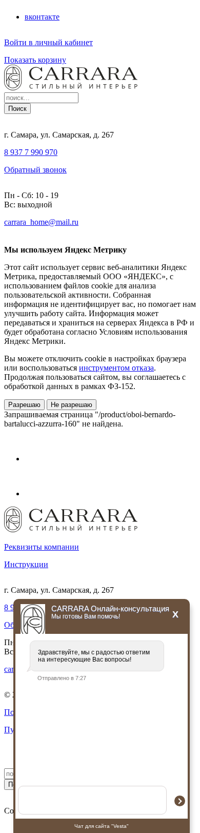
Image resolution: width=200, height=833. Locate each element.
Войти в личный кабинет (48, 42)
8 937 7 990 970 (30, 152)
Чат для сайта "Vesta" (101, 826)
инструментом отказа (116, 367)
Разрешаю (24, 405)
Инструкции (26, 564)
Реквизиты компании (41, 547)
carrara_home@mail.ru (41, 222)
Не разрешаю (71, 405)
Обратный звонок (35, 169)
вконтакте (42, 16)
